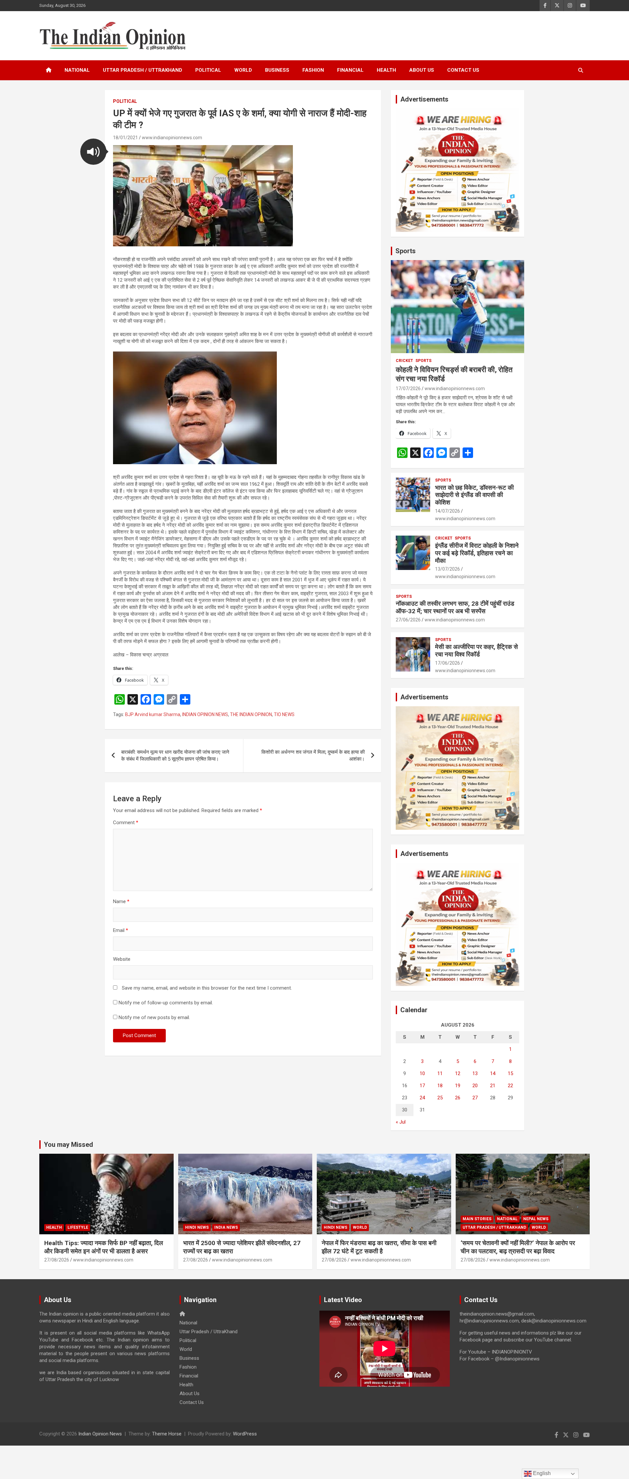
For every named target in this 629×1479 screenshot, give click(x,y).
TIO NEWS (284, 714)
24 (422, 1098)
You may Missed (68, 1144)
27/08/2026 (56, 1259)
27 (475, 1098)
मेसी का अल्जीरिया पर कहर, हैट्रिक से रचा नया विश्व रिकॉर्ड (476, 650)
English (541, 1473)
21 (492, 1086)
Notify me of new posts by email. (154, 1017)
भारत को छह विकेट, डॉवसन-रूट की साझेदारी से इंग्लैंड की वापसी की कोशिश (474, 495)
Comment (125, 822)
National (77, 70)
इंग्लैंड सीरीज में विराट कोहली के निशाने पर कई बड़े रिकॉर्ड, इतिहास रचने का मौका (477, 553)
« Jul (401, 1122)
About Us (421, 70)
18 (440, 1086)
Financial (350, 70)
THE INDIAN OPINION (251, 714)
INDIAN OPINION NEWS (205, 714)
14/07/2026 (447, 511)
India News (226, 1227)
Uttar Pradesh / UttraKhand (142, 70)
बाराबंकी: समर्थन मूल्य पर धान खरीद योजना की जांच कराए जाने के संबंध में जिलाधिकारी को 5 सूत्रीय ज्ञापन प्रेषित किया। (175, 755)
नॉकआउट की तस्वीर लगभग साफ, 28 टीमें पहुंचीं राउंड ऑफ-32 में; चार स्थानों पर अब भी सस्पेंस (455, 607)
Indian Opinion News (100, 1434)
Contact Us (463, 70)
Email (120, 930)
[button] (93, 152)
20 (475, 1086)
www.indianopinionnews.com (172, 137)
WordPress (245, 1434)
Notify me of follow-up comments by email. (166, 1003)
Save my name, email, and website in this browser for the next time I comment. (207, 988)
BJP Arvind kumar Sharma (152, 714)
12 (457, 1073)
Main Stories (477, 1219)
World (243, 70)
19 (457, 1086)
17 (422, 1086)
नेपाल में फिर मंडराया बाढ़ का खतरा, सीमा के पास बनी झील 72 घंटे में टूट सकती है (379, 1247)
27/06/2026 (408, 619)
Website (121, 959)
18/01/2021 (125, 137)
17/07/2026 (408, 388)
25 (440, 1098)
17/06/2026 (447, 663)
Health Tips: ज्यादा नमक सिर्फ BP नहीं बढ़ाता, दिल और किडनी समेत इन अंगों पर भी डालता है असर (103, 1247)
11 (440, 1073)
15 (510, 1073)
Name (121, 901)
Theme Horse (166, 1434)
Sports (405, 251)
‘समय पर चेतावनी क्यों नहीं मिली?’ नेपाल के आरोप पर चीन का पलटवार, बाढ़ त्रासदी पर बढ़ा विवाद (518, 1247)
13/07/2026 (447, 569)
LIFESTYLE (77, 1227)
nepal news (535, 1219)
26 (457, 1098)
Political (208, 70)
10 (422, 1073)
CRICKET (404, 360)
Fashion (313, 70)
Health (386, 70)
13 (475, 1073)
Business (277, 70)
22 (510, 1086)
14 (492, 1073)
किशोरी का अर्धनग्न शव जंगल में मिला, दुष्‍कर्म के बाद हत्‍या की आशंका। (313, 755)
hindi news (197, 1227)
